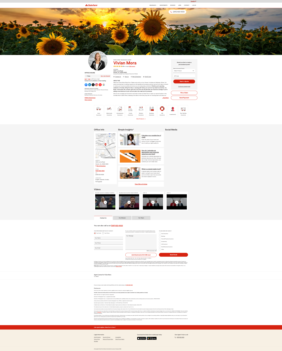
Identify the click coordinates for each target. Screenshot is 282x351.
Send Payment (184, 98)
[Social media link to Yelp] (100, 84)
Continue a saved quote (184, 86)
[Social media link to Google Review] (103, 84)
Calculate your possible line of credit (151, 136)
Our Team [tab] (141, 218)
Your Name (97, 238)
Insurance (153, 5)
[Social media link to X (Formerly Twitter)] (93, 84)
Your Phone (107, 233)
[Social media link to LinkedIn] (89, 84)
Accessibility (118, 337)
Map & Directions (101, 166)
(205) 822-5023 (100, 170)
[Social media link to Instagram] (96, 84)
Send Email (173, 254)
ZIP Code (176, 76)
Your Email (98, 233)
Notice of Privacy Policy (108, 339)
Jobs (179, 5)
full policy (99, 312)
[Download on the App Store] (141, 338)
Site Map (96, 341)
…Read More (165, 97)
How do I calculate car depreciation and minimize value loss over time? (150, 152)
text (89, 79)
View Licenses (88, 99)
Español (193, 1)
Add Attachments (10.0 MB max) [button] (141, 255)
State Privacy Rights (119, 339)
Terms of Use (97, 339)
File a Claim (184, 93)
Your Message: (129, 235)
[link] (91, 5)
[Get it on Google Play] (152, 338)
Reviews (172, 5)
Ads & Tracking (97, 337)
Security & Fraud (106, 337)
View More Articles (141, 184)
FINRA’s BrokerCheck (90, 97)
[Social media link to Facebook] (86, 84)
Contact (186, 5)
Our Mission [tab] (122, 218)
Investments (163, 5)
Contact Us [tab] (103, 218)
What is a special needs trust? (151, 169)
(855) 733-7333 (119, 266)
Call (86, 79)
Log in (194, 5)
